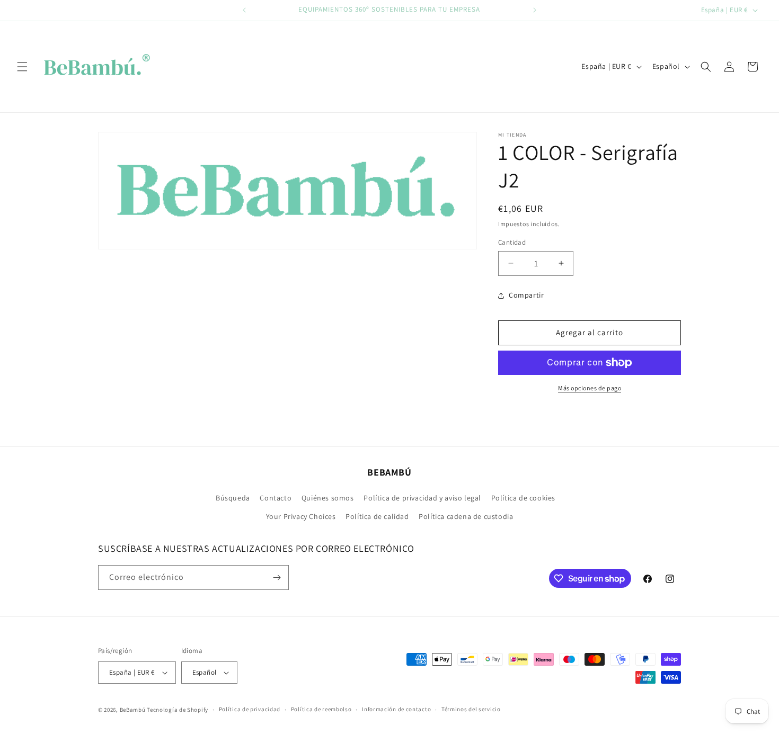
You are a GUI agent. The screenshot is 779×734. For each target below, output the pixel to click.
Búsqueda (233, 498)
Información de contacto (396, 709)
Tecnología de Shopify (177, 709)
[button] (22, 66)
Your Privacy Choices (301, 517)
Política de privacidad (249, 709)
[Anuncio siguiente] (534, 10)
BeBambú (133, 709)
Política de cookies (523, 498)
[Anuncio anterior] (244, 10)
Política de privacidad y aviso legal (422, 498)
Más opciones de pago (589, 388)
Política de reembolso (321, 709)
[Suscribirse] (276, 577)
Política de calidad (377, 517)
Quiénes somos (328, 498)
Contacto (275, 498)
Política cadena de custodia (466, 517)
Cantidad (512, 242)
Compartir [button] (526, 295)
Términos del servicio (471, 709)
